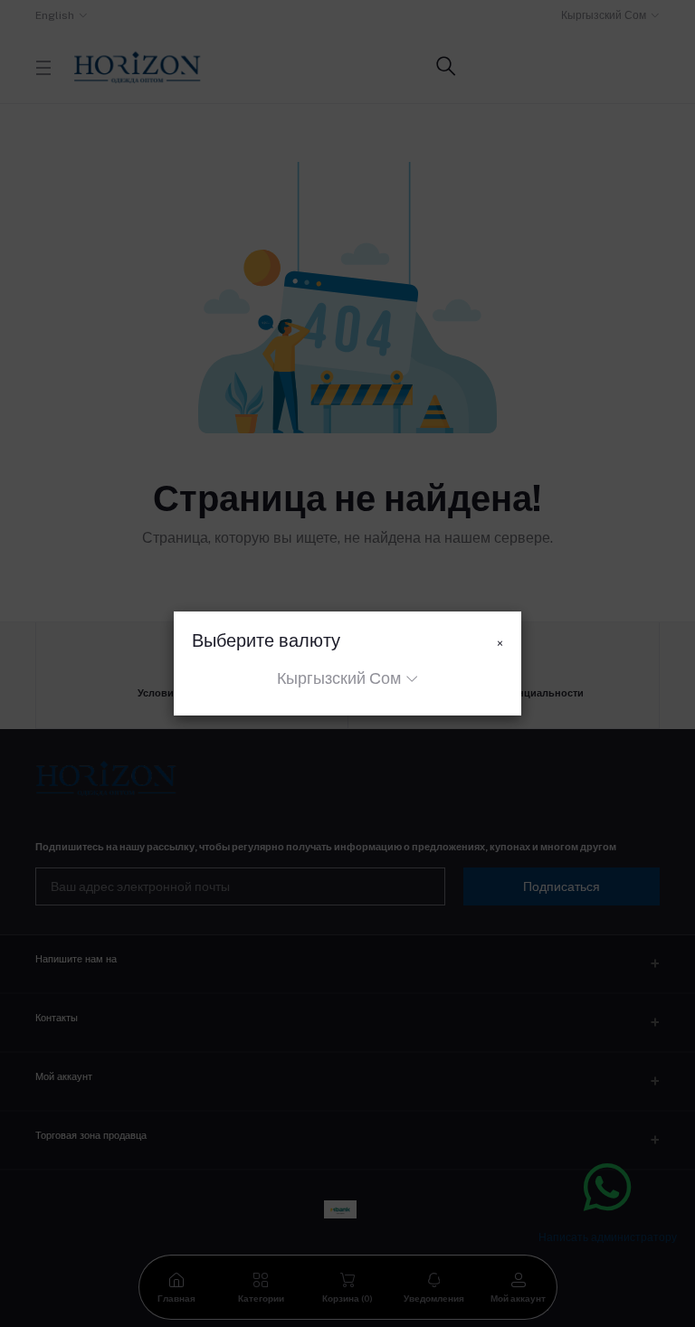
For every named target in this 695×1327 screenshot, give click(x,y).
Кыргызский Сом (339, 677)
